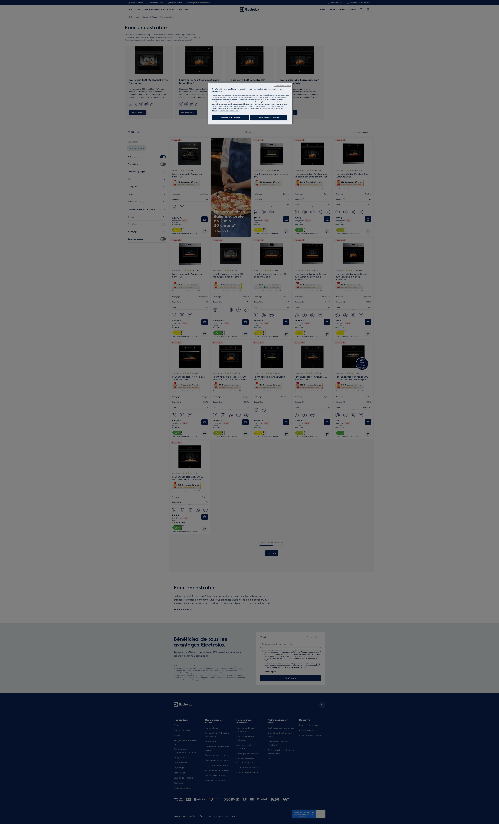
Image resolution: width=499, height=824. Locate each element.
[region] (250, 103)
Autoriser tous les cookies (269, 118)
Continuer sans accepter (282, 86)
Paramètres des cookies (230, 118)
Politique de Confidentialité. (229, 111)
